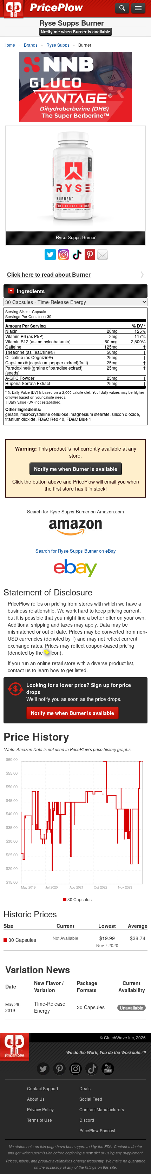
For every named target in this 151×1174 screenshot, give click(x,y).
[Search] (122, 8)
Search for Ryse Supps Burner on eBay (75, 550)
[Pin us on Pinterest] (59, 1068)
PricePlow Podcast (97, 1130)
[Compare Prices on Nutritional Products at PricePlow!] (16, 1045)
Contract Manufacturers (101, 1109)
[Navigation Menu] (138, 8)
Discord (86, 1120)
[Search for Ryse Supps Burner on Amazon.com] (75, 526)
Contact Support (42, 1088)
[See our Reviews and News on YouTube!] (107, 1068)
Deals (85, 1088)
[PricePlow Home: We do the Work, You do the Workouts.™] (19, 13)
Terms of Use (39, 1120)
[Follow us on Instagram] (75, 1068)
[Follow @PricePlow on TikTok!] (91, 1068)
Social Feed (90, 1099)
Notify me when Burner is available (75, 31)
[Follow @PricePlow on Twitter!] (43, 1068)
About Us (36, 1099)
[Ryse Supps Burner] (75, 179)
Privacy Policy (40, 1109)
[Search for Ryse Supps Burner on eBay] (75, 566)
